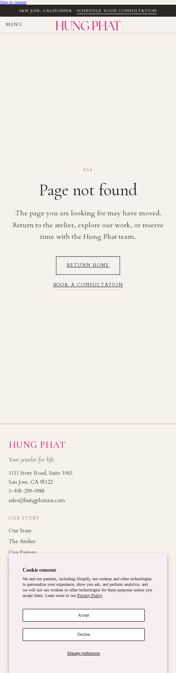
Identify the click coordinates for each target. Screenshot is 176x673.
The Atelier (22, 541)
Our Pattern (22, 552)
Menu (14, 24)
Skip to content (13, 2)
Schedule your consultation (117, 10)
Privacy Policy (90, 595)
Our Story (20, 531)
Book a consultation (88, 285)
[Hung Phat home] (88, 25)
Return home (88, 265)
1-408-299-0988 (26, 491)
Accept (83, 615)
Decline (83, 634)
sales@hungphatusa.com (37, 500)
